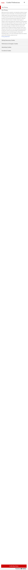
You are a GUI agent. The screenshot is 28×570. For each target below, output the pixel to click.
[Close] (24, 2)
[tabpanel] (14, 23)
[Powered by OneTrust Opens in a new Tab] (21, 569)
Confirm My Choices (13, 566)
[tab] (14, 7)
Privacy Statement (6, 36)
